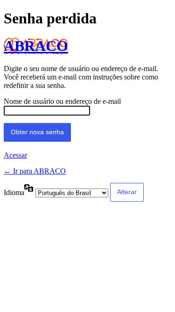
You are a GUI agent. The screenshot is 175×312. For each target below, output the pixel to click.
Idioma (14, 192)
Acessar (15, 155)
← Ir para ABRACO (35, 171)
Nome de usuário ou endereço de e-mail (62, 101)
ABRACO (36, 45)
